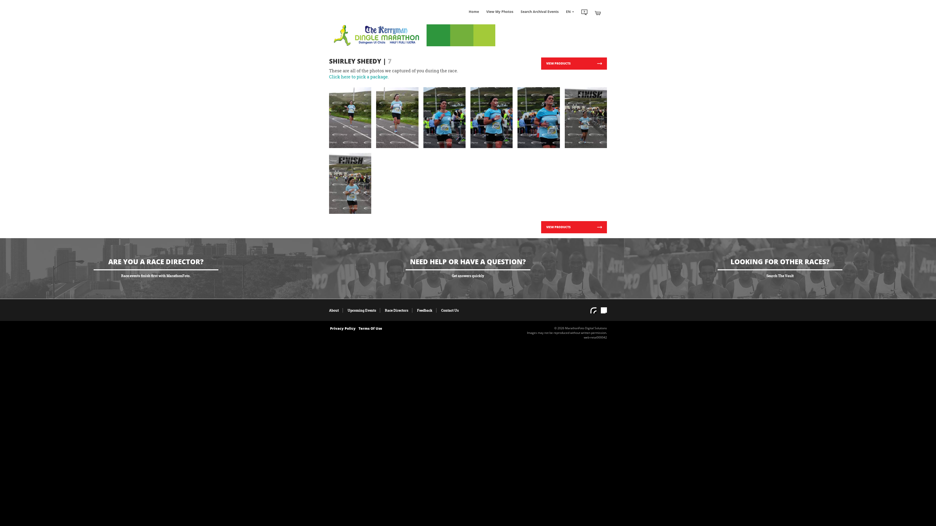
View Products (558, 63)
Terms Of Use (370, 328)
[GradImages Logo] (364, 18)
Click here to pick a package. (359, 77)
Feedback (424, 310)
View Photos (499, 11)
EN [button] (569, 11)
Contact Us (450, 310)
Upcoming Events (362, 310)
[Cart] (597, 13)
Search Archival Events (540, 11)
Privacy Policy (343, 328)
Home (474, 11)
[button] (584, 13)
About (334, 310)
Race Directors (396, 310)
